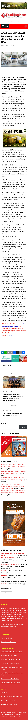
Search (3, 423)
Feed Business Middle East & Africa (11, 659)
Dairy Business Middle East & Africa (11, 652)
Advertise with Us (21, 21)
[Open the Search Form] (25, 26)
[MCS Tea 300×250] (14, 147)
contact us (4, 584)
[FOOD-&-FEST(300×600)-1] (14, 545)
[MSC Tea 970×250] (14, 8)
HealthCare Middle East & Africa (10, 682)
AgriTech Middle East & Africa (10, 679)
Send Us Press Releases (8, 642)
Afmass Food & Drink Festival (10, 564)
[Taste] (14, 361)
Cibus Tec (4, 571)
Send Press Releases (9, 21)
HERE (10, 335)
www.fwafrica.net (11, 626)
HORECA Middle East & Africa (10, 663)
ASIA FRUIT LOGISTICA (8, 558)
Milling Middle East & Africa (9, 655)
